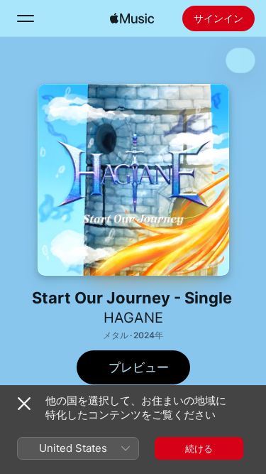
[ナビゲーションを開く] (25, 18)
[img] (132, 18)
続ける (199, 448)
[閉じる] (24, 403)
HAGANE (133, 317)
